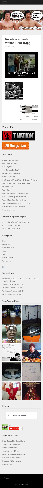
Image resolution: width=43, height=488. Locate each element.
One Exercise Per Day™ (10, 170)
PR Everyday (7, 167)
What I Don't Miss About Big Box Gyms (16, 203)
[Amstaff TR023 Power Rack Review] (31, 314)
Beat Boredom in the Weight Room (14, 206)
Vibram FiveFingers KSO (11, 444)
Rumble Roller (7, 464)
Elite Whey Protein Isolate (11, 457)
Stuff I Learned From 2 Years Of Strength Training (19, 180)
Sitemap (6, 478)
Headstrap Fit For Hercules (11, 461)
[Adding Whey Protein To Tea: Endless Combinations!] (11, 314)
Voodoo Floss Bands (9, 447)
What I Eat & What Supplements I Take (16, 183)
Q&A (4, 251)
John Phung (24, 484)
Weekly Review (7, 257)
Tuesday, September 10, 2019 (12, 284)
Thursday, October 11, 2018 (12, 287)
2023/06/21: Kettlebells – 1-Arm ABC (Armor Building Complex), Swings (20, 280)
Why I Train (6, 190)
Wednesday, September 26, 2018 (13, 291)
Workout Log (6, 261)
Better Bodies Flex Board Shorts (13, 441)
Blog (3, 241)
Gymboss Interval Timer (10, 451)
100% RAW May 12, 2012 (11, 229)
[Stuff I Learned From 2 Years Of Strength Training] (31, 371)
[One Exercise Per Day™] (11, 333)
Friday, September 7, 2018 (11, 294)
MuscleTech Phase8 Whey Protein (14, 454)
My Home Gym (7, 186)
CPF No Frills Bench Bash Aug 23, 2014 (16, 222)
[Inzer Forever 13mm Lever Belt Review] (11, 371)
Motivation (6, 244)
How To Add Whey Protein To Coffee (15, 193)
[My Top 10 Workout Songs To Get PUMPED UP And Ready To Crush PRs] (31, 391)
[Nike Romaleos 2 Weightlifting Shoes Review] (31, 333)
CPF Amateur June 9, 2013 (11, 225)
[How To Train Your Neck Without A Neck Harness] (31, 352)
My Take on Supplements (11, 173)
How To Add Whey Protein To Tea (14, 196)
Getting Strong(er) (8, 176)
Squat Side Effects (8, 210)
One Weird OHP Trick (9, 163)
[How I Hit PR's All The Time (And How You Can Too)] (11, 352)
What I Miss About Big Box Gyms (14, 200)
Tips (3, 254)
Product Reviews (8, 247)
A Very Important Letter (10, 160)
